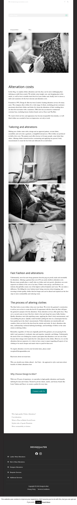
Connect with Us (39, 391)
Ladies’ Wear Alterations (17, 457)
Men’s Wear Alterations (17, 462)
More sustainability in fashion (21, 426)
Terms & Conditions (44, 489)
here (29, 357)
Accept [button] (38, 502)
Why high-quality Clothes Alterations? (24, 414)
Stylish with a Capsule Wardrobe (22, 423)
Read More (46, 502)
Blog (30, 30)
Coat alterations (16, 417)
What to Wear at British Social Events (23, 420)
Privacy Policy (31, 489)
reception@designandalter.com (20, 351)
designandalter (14, 30)
